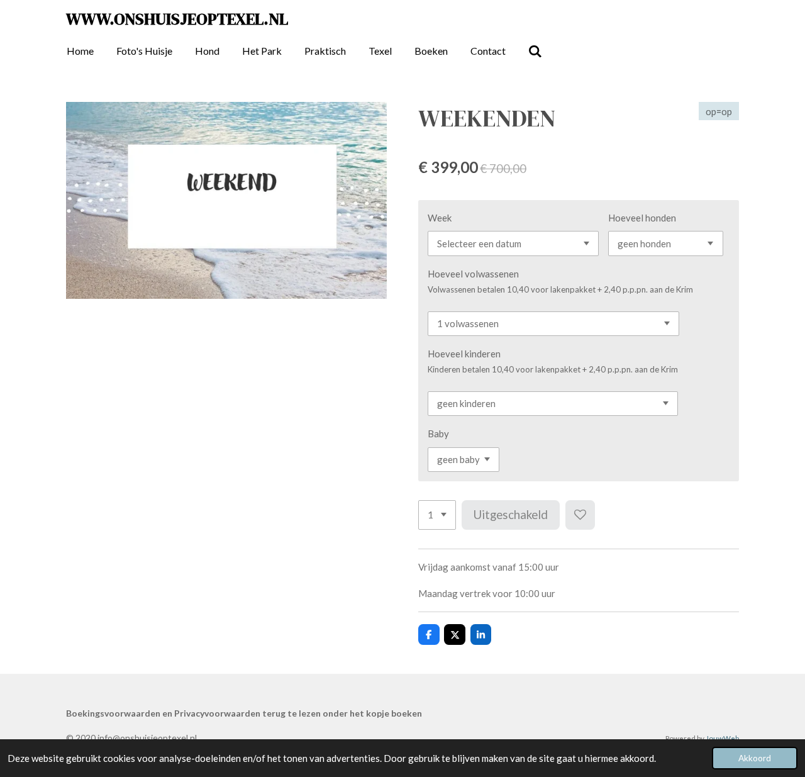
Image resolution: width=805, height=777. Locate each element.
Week (440, 217)
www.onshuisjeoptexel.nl (177, 19)
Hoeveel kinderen (464, 353)
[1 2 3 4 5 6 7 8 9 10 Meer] (437, 515)
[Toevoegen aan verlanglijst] (580, 515)
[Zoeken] (535, 51)
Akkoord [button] (754, 758)
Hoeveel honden (642, 217)
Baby (438, 433)
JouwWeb (722, 738)
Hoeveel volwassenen (473, 273)
